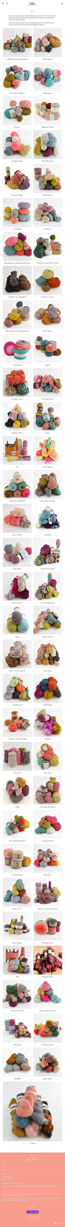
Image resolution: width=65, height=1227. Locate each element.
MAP (21, 1183)
